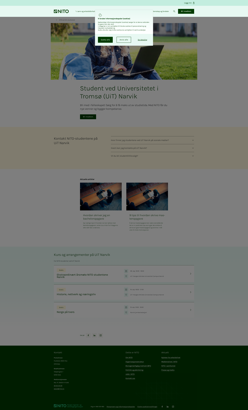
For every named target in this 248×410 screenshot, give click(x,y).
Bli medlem (186, 11)
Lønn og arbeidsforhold (86, 11)
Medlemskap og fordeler (159, 11)
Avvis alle (124, 40)
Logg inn (188, 3)
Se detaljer (142, 40)
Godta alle (105, 40)
